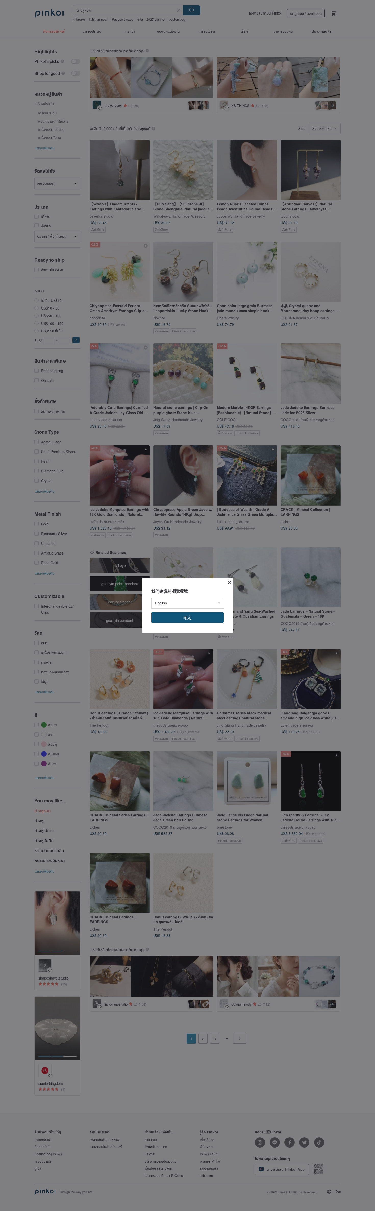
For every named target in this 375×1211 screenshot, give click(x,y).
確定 (187, 617)
